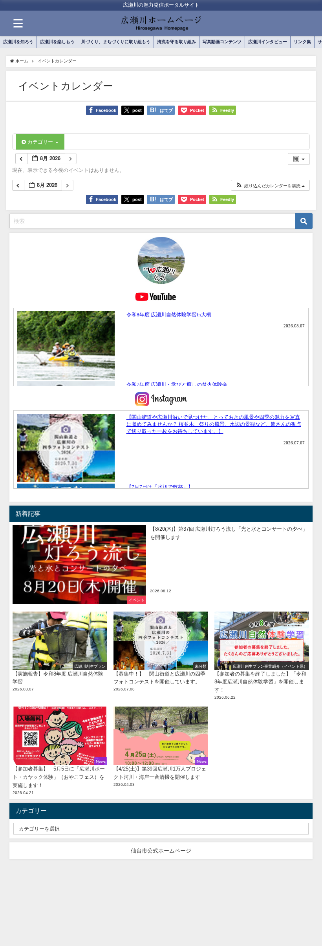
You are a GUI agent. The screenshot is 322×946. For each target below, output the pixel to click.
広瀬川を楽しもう (57, 41)
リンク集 (302, 41)
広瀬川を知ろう (18, 41)
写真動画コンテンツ (222, 41)
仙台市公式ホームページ (161, 850)
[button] (270, 185)
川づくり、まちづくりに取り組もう (115, 41)
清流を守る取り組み (176, 41)
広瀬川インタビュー (267, 41)
